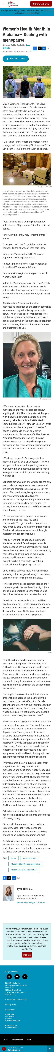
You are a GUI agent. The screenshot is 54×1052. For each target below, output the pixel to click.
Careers (8, 1019)
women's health (29, 858)
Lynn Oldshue (25, 889)
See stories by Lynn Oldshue (31, 902)
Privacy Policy (11, 1005)
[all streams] (50, 1048)
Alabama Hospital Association (24, 870)
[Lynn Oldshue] (8, 893)
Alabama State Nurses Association (25, 864)
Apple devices (11, 1025)
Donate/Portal (42, 4)
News (13, 858)
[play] (4, 1048)
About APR (9, 1015)
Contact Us (9, 1016)
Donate (27, 954)
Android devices (11, 1027)
